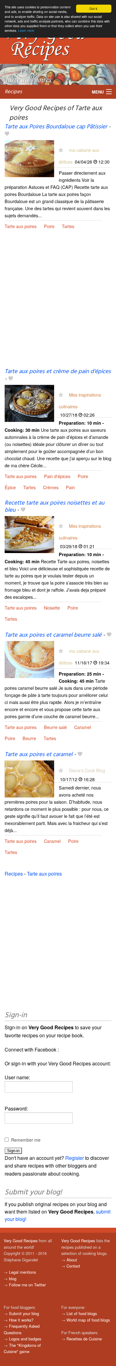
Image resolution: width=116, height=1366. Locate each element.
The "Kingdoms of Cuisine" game (22, 1348)
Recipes (13, 92)
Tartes (68, 226)
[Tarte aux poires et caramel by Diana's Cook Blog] (29, 778)
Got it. (93, 8)
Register (74, 1157)
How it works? (21, 1320)
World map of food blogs (88, 1320)
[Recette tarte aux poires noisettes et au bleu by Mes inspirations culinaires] (29, 534)
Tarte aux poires (21, 226)
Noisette (52, 607)
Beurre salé (55, 727)
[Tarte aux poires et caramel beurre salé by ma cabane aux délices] (29, 658)
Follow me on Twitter (27, 1285)
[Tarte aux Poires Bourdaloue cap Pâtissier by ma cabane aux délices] (29, 157)
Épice (10, 487)
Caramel (82, 727)
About (72, 1260)
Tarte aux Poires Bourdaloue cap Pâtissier (56, 126)
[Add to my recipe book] (7, 134)
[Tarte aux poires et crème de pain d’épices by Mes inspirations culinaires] (29, 402)
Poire (49, 226)
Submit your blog (24, 1313)
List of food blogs (82, 1313)
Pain (70, 487)
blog (12, 1278)
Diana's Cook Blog (87, 770)
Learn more (26, 30)
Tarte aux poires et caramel (38, 754)
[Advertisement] (58, 303)
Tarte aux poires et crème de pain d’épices (58, 371)
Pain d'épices (57, 476)
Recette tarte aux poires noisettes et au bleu (54, 506)
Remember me (26, 1140)
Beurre (29, 738)
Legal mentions (22, 1272)
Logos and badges (25, 1339)
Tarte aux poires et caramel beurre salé (53, 635)
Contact (73, 1266)
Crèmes (50, 487)
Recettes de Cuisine (84, 1339)
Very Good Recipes (20, 1240)
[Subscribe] (61, 150)
